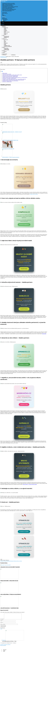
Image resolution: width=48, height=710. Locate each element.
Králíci (5, 44)
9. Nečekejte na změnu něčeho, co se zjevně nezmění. (10, 80)
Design (5, 31)
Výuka (3, 35)
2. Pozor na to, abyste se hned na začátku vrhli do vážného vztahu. (12, 74)
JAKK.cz (3, 17)
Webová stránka (2, 624)
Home (1, 56)
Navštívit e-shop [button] (24, 404)
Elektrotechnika (4, 12)
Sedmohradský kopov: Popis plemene (7, 5)
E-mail (1, 622)
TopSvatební (44, 333)
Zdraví (5, 34)
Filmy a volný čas (5, 13)
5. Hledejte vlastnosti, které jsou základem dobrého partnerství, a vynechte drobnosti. (14, 77)
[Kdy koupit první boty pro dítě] (7, 147)
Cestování (5, 30)
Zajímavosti (4, 15)
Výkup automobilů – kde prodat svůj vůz (9, 580)
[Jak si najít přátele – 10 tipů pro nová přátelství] (9, 592)
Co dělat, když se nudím (34, 194)
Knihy (5, 28)
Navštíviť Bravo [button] (24, 476)
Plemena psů (6, 39)
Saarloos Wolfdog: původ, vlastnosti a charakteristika (10, 6)
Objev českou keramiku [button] (24, 185)
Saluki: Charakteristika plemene (7, 10)
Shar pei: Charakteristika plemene (7, 8)
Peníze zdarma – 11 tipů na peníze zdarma (10, 157)
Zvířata (3, 38)
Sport (5, 32)
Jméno (1, 620)
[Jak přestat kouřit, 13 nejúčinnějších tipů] (7, 139)
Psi (2, 14)
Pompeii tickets (4, 18)
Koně (5, 43)
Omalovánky (6, 27)
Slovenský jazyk (6, 36)
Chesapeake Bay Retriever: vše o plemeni (8, 3)
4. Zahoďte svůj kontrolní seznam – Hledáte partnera (10, 76)
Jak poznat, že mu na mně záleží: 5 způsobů (10, 567)
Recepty (3, 50)
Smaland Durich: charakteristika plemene (8, 7)
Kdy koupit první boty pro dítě (8, 148)
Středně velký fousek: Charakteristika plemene (9, 9)
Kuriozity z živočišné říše (8, 46)
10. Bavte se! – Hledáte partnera (7, 81)
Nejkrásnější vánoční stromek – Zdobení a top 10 (12, 131)
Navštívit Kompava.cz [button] (24, 224)
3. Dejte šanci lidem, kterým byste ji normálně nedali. (10, 75)
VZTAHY (2, 57)
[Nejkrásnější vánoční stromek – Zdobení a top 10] (7, 130)
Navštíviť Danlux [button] (24, 309)
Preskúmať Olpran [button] (24, 436)
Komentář (2, 619)
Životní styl (4, 16)
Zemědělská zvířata (7, 45)
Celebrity (3, 52)
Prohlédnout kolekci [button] (24, 109)
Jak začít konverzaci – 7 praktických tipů (9, 608)
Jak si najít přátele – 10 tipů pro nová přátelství (10, 594)
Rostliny (3, 47)
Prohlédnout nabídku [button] (24, 364)
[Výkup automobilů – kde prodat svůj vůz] (9, 578)
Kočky (5, 41)
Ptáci (5, 42)
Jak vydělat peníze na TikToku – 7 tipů (9, 641)
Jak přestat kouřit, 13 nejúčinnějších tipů (10, 140)
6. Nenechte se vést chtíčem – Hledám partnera (9, 78)
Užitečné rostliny (6, 49)
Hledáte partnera (4, 73)
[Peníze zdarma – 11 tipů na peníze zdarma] (7, 156)
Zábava (5, 29)
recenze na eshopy (5, 19)
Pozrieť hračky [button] (24, 268)
